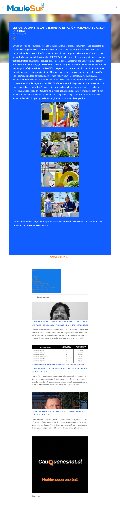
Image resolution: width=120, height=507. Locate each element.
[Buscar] (116, 7)
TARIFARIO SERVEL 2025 (60, 257)
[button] (14, 38)
